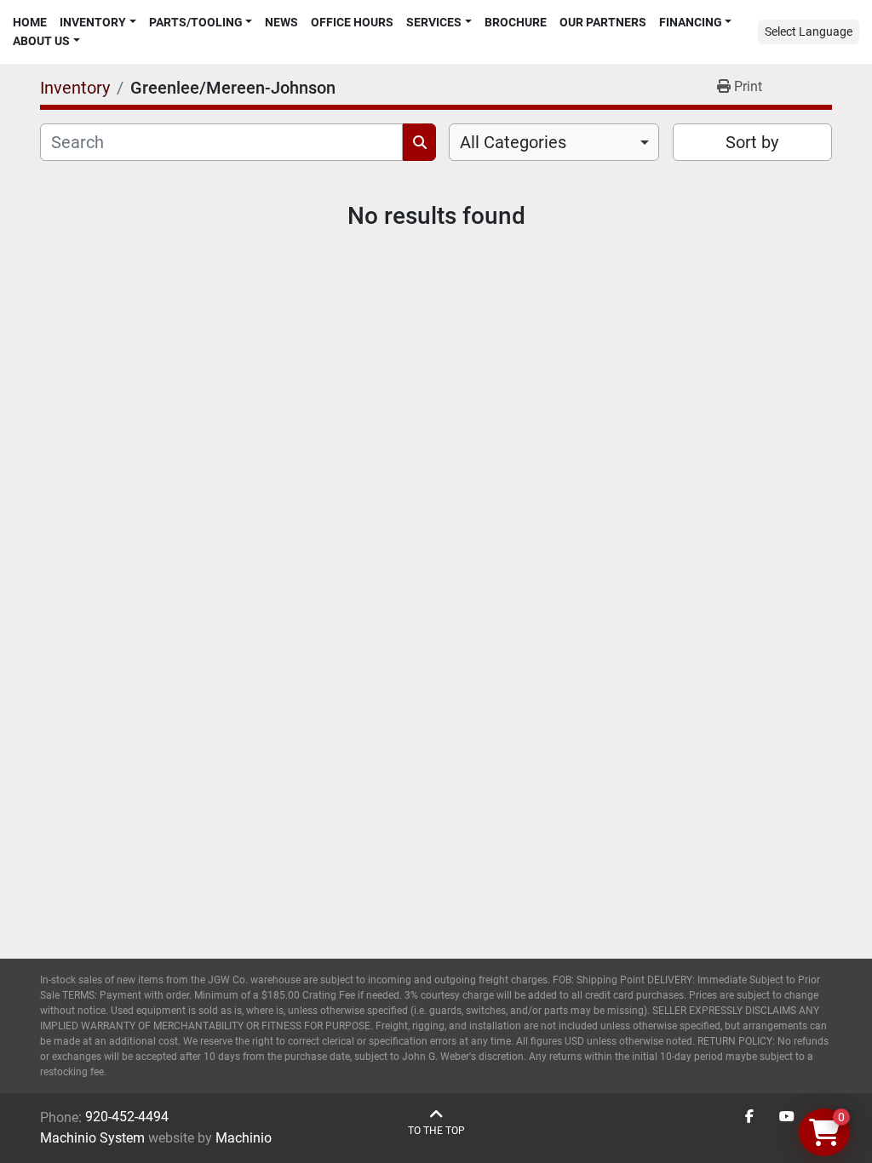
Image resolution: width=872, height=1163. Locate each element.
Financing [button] (690, 22)
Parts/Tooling (196, 22)
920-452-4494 (127, 1117)
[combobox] (554, 142)
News (281, 22)
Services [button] (434, 22)
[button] (98, 23)
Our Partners (602, 22)
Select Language (808, 31)
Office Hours (352, 22)
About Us (41, 41)
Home (30, 22)
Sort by (752, 142)
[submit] (419, 142)
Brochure (516, 22)
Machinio (243, 1138)
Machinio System (92, 1138)
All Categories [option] (513, 142)
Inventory (93, 22)
